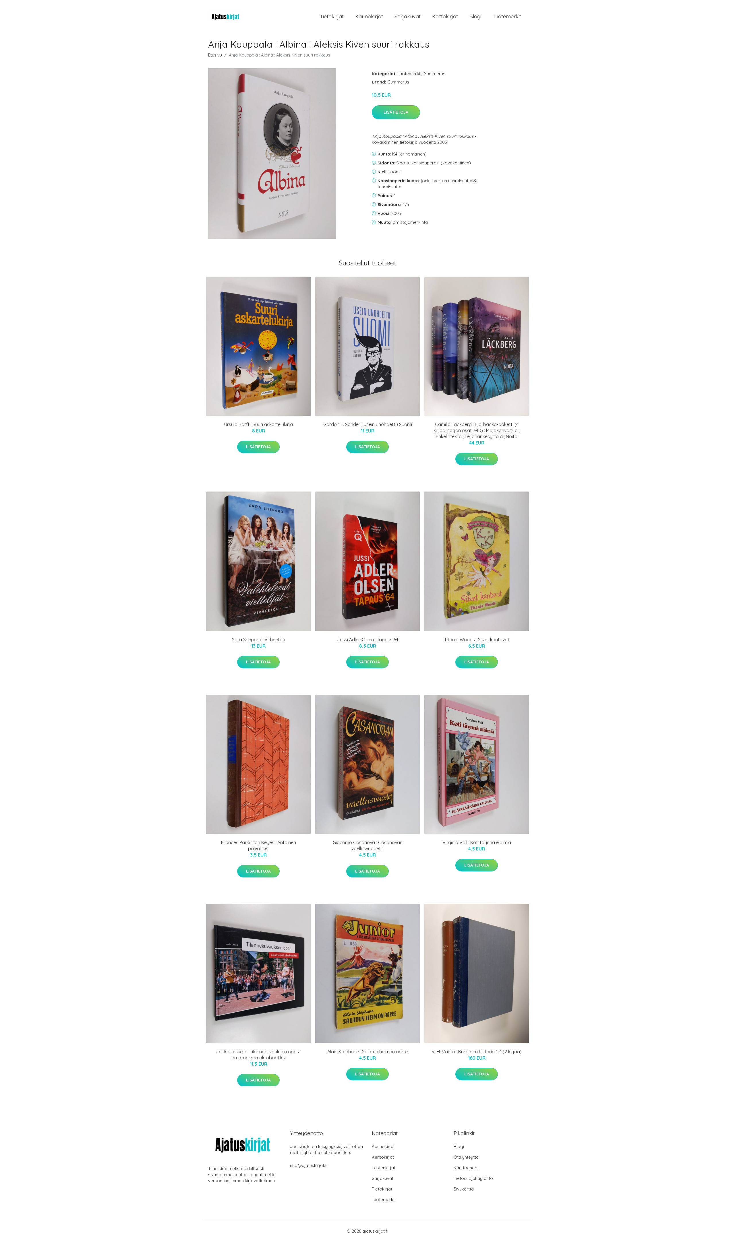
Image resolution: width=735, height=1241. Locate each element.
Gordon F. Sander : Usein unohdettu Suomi (367, 424)
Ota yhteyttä (466, 1157)
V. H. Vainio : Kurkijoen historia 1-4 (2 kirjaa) (477, 1051)
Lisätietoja (396, 112)
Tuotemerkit (507, 16)
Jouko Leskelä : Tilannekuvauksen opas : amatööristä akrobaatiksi (258, 1055)
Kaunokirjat (369, 16)
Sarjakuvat (407, 16)
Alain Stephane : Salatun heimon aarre (367, 1051)
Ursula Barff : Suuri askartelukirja (258, 424)
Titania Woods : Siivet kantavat (476, 639)
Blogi (475, 16)
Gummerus (434, 73)
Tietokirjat (332, 16)
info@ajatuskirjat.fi (309, 1165)
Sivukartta (464, 1189)
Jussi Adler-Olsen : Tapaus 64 (367, 639)
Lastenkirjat (383, 1167)
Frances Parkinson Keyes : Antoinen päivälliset (258, 845)
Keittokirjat (445, 16)
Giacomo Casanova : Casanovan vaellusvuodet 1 (368, 845)
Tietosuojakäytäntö (473, 1178)
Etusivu (215, 55)
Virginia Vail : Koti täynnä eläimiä (476, 842)
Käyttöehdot (466, 1167)
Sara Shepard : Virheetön (258, 639)
